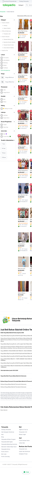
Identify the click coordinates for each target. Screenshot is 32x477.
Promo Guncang (5, 456)
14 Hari (3, 148)
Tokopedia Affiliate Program (8, 439)
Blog (2, 437)
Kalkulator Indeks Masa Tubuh (9, 446)
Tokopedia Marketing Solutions (9, 444)
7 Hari (3, 144)
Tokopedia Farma (5, 449)
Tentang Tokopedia (24, 1)
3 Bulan (4, 157)
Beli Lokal (3, 454)
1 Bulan (4, 153)
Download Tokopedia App (10, 1)
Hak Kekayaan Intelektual (7, 432)
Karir (2, 434)
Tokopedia (2, 11)
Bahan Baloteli (4, 410)
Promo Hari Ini (4, 451)
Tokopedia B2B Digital (7, 441)
